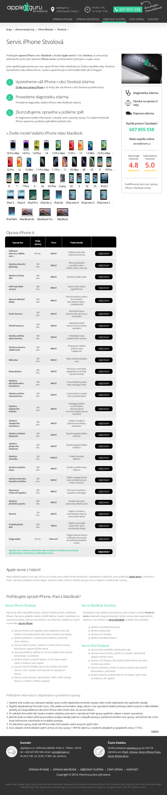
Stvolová (61, 29)
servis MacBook (116, 619)
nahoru (155, 731)
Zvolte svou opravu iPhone (29, 87)
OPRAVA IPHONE (39, 769)
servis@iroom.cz (142, 143)
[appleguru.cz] (28, 12)
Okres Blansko (45, 29)
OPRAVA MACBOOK (64, 769)
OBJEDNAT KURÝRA (91, 769)
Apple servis (135, 576)
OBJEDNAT (104, 253)
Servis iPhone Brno (118, 756)
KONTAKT (132, 769)
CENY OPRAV (115, 769)
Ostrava (133, 752)
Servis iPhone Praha (149, 752)
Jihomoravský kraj (24, 29)
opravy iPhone (25, 623)
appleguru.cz (134, 747)
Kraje (9, 29)
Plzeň (125, 752)
